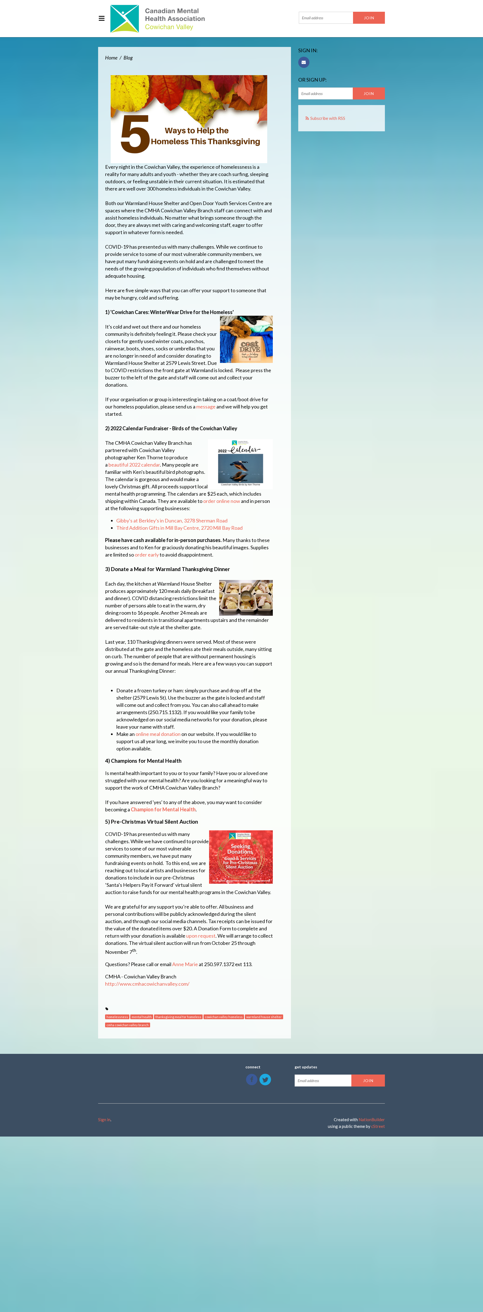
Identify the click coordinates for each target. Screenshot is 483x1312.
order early (147, 555)
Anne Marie (185, 964)
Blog (128, 57)
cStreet (378, 1126)
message (206, 406)
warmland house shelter (264, 1017)
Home (111, 57)
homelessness (117, 1017)
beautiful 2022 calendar (134, 465)
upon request (201, 936)
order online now (221, 501)
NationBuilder (372, 1119)
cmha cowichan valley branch (127, 1025)
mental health (142, 1017)
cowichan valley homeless (224, 1017)
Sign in (104, 1119)
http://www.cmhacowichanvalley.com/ (147, 984)
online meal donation (158, 734)
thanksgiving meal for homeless (178, 1017)
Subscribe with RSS (327, 118)
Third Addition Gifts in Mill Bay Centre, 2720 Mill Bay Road (179, 528)
